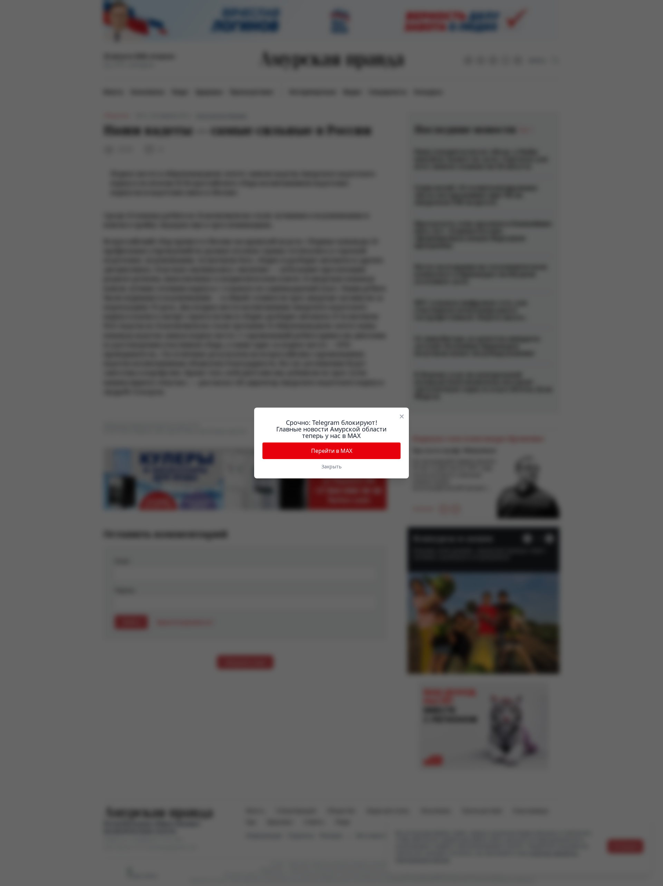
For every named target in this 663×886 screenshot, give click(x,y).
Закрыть (331, 466)
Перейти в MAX (331, 451)
